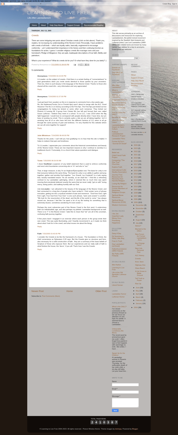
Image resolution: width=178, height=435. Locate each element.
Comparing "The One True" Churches (118, 162)
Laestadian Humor (119, 294)
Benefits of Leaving (119, 117)
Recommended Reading (93, 25)
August (139, 220)
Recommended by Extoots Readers (119, 104)
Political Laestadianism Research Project (118, 134)
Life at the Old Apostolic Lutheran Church (119, 274)
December (140, 205)
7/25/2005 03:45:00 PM (51, 234)
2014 (136, 174)
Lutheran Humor (118, 297)
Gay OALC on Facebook (117, 73)
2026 (136, 145)
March (138, 297)
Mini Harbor (116, 265)
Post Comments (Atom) (51, 296)
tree (143, 132)
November (140, 208)
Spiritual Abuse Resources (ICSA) (119, 201)
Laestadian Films (118, 139)
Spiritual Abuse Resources (117, 196)
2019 (136, 158)
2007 (136, 196)
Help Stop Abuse (56, 25)
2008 (136, 193)
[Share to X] (83, 64)
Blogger (135, 429)
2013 (136, 177)
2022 (136, 151)
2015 (136, 170)
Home (34, 25)
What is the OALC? (119, 307)
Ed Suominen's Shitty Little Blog (118, 237)
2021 (136, 155)
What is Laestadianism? (118, 91)
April (138, 294)
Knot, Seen (139, 262)
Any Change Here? (140, 244)
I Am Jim (115, 214)
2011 (136, 183)
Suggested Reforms (119, 100)
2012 (136, 180)
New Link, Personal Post (139, 250)
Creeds (35, 35)
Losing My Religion (119, 184)
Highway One (140, 265)
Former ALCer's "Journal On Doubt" (119, 142)
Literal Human (117, 285)
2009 (136, 190)
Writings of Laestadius (116, 96)
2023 (136, 148)
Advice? (138, 226)
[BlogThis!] (81, 64)
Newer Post (37, 291)
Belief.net (115, 152)
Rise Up (138, 284)
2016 (136, 167)
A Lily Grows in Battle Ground (140, 273)
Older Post (101, 291)
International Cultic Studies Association (119, 171)
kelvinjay (118, 429)
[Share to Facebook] (86, 64)
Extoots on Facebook (116, 69)
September (140, 215)
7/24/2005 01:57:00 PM (57, 96)
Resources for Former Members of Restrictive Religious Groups (119, 189)
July (137, 223)
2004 (136, 307)
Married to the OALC (140, 230)
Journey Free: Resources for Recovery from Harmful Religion (118, 178)
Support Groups (73, 25)
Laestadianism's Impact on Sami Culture (118, 127)
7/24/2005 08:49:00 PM (60, 135)
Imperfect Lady (118, 216)
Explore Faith (117, 167)
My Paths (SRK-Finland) (118, 255)
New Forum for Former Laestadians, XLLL (140, 237)
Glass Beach (140, 268)
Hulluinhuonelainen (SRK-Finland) (119, 250)
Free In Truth (117, 241)
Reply (39, 89)
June (138, 288)
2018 (136, 161)
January (139, 303)
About (43, 25)
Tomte (40, 161)
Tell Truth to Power (139, 279)
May (137, 291)
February (139, 300)
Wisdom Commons (119, 205)
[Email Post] (74, 65)
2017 (136, 164)
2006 (136, 199)
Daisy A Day (116, 233)
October (139, 211)
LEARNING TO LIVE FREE (58, 13)
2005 (136, 202)
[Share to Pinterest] (88, 64)
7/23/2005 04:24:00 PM (57, 76)
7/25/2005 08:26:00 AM (52, 161)
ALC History (139, 255)
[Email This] (79, 64)
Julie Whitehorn (43, 135)
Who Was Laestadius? (116, 86)
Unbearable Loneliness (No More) (118, 331)
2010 (136, 186)
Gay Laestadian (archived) (118, 245)
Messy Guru (116, 218)
